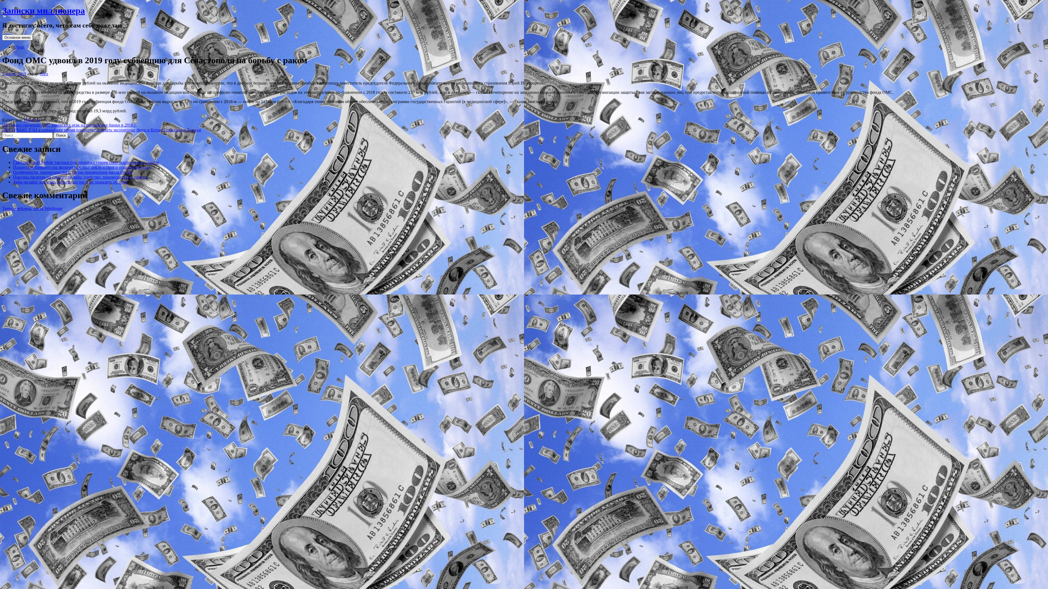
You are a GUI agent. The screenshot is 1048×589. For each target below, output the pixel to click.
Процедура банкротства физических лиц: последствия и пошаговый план (82, 167)
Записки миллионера (43, 11)
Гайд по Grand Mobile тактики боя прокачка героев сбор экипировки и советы (86, 162)
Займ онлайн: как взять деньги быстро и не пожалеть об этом (70, 182)
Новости (32, 120)
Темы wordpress (16, 208)
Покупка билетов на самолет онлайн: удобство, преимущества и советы (80, 177)
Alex (44, 73)
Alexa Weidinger (47, 208)
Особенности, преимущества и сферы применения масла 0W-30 (72, 172)
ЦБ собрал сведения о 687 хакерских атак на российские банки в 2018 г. (69, 125)
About (18, 47)
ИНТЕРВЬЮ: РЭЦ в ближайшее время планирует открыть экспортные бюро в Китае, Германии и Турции (101, 130)
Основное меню (17, 37)
